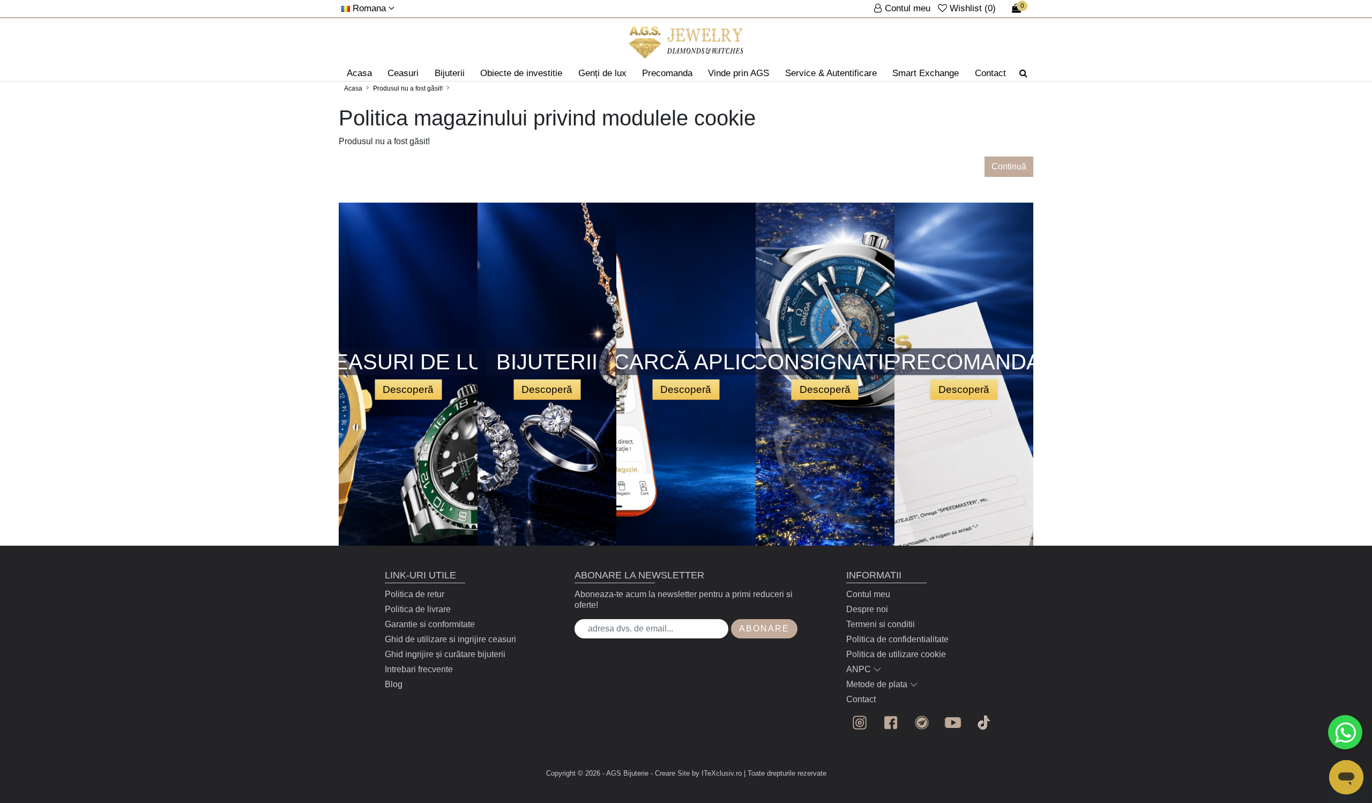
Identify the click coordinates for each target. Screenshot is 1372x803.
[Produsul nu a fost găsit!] (686, 42)
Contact (990, 73)
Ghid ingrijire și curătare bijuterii (445, 654)
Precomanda (667, 73)
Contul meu (868, 594)
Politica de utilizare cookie (896, 654)
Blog (393, 684)
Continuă (1008, 166)
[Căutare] (1023, 73)
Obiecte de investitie (521, 73)
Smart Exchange (925, 73)
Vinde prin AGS (738, 73)
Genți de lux (602, 73)
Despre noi (867, 609)
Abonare (764, 628)
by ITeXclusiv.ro (717, 773)
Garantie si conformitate (430, 624)
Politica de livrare (418, 609)
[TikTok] (984, 722)
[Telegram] (921, 722)
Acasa (359, 73)
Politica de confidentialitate (897, 639)
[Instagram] (859, 722)
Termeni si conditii (880, 624)
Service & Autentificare (831, 73)
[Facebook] (890, 722)
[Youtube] (952, 722)
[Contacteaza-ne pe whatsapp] (1345, 732)
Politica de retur (414, 594)
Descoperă (408, 389)
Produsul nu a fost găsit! (408, 88)
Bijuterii (450, 73)
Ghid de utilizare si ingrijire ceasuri (450, 639)
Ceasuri (403, 73)
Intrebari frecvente (419, 669)
